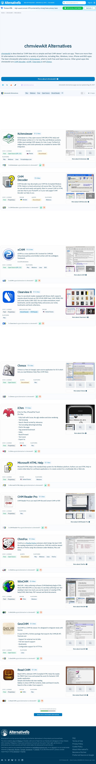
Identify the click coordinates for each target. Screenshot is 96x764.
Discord (54, 747)
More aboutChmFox (79, 564)
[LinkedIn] (22, 760)
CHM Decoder (20, 61)
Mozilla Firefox (31, 543)
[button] (37, 133)
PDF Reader (34, 312)
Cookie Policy (77, 747)
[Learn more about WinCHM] (9, 586)
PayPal (23, 751)
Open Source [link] (46, 93)
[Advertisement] (48, 27)
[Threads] (15, 760)
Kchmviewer (35, 59)
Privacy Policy (77, 744)
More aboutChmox (79, 391)
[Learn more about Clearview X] (9, 297)
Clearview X (37, 61)
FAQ (74, 738)
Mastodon (11, 749)
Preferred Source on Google (83, 755)
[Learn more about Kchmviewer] (9, 139)
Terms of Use (77, 741)
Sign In (90, 3)
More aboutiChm (79, 433)
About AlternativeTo (80, 749)
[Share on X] (7, 85)
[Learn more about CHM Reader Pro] (9, 501)
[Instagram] (19, 760)
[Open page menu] (94, 3)
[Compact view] (84, 93)
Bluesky (17, 749)
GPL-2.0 (18, 267)
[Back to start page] (11, 2)
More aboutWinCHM (79, 606)
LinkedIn (36, 749)
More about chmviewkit (47, 79)
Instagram (29, 749)
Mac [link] (27, 93)
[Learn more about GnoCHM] (9, 629)
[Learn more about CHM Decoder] (9, 181)
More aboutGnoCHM (79, 649)
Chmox (49, 61)
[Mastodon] (9, 760)
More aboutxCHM (79, 275)
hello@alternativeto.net (40, 747)
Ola (14, 741)
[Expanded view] (82, 93)
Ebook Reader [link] (56, 93)
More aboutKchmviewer (79, 159)
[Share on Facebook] (3, 85)
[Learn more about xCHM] (9, 254)
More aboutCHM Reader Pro (79, 522)
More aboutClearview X (79, 317)
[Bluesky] (12, 760)
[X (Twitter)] (5, 760)
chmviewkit (5, 53)
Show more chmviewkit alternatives (48, 714)
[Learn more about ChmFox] (9, 544)
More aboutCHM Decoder (79, 202)
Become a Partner (79, 752)
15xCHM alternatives (23, 261)
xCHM (28, 61)
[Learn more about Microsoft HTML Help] (9, 467)
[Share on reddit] (11, 85)
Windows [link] (32, 93)
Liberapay (16, 751)
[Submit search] (64, 2)
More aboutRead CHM (79, 695)
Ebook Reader (24, 312)
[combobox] (74, 2)
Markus (20, 741)
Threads (22, 749)
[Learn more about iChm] (9, 413)
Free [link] (38, 93)
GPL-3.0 (18, 153)
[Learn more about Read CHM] (9, 675)
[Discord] (2, 760)
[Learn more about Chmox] (9, 370)
